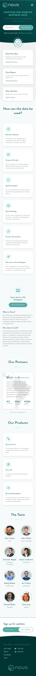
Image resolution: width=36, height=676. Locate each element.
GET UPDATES (25, 27)
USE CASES (7, 649)
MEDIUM (20, 652)
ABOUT (6, 652)
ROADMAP (7, 655)
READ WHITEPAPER (18, 305)
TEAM (5, 658)
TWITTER (20, 649)
